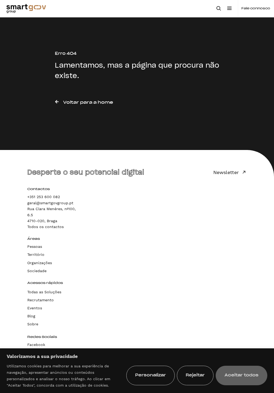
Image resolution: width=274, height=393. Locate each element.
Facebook (36, 344)
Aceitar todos (241, 375)
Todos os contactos (45, 227)
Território (35, 254)
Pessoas (34, 246)
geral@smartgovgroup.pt (50, 203)
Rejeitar (195, 375)
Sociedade (37, 271)
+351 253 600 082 (43, 197)
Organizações (39, 263)
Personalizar (150, 375)
